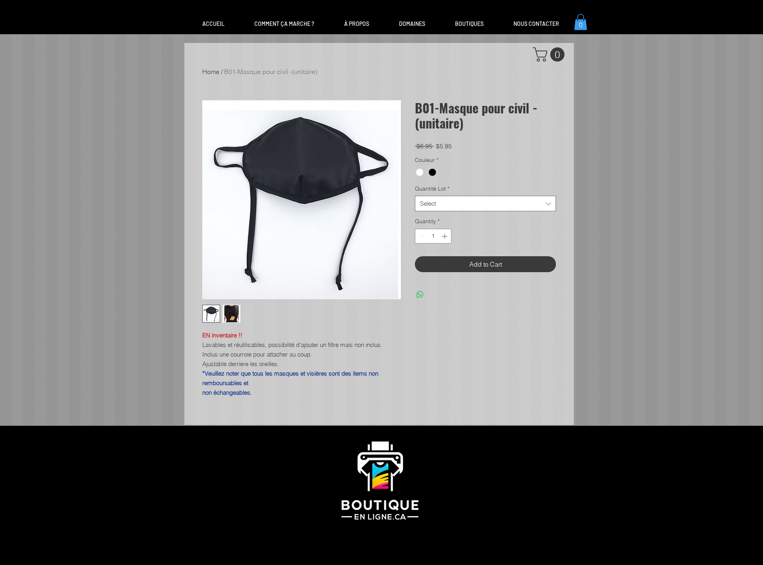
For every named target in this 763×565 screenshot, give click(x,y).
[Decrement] (421, 236)
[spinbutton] (433, 236)
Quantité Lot (432, 188)
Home (210, 72)
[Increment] (445, 236)
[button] (412, 24)
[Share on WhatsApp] (420, 294)
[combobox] (485, 203)
